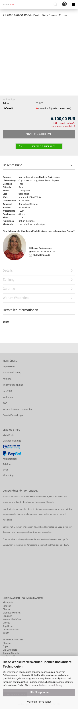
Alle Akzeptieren (39, 692)
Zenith (6, 632)
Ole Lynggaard (10, 649)
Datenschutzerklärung (50, 685)
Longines (7, 616)
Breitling (7, 606)
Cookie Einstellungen (13, 415)
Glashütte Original (12, 612)
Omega (6, 622)
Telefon (7, 464)
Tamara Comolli (11, 653)
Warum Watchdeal (16, 298)
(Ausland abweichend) (61, 108)
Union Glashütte (11, 629)
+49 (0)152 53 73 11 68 (44, 251)
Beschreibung (12, 165)
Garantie (42, 180)
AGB (5, 403)
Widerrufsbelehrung (13, 385)
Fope (5, 646)
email (5, 469)
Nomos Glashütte (12, 619)
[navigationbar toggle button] (73, 4)
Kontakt (7, 378)
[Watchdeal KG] (7, 4)
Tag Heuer (8, 626)
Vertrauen (8, 397)
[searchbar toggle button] (55, 4)
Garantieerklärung (12, 372)
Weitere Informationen (39, 701)
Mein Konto (8, 435)
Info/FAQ (7, 391)
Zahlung (9, 279)
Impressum (9, 366)
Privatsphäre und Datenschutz (18, 409)
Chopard (7, 609)
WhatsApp (8, 475)
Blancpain (8, 602)
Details (8, 270)
